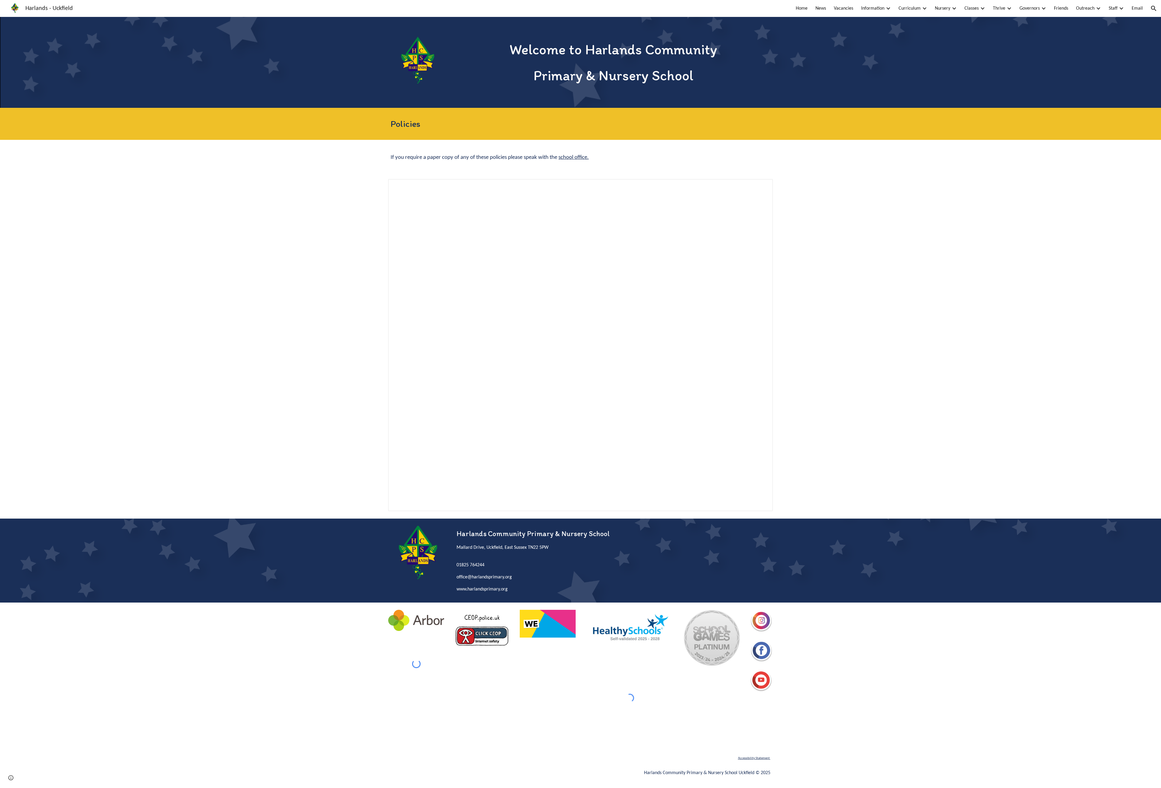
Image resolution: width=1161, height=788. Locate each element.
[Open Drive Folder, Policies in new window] (761, 187)
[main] (613, 62)
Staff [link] (1113, 8)
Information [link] (872, 8)
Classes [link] (971, 8)
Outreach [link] (1085, 8)
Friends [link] (1061, 8)
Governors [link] (1030, 8)
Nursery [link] (942, 8)
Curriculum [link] (910, 8)
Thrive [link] (999, 8)
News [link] (820, 8)
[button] (1153, 8)
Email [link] (1137, 8)
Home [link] (802, 8)
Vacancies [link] (843, 8)
